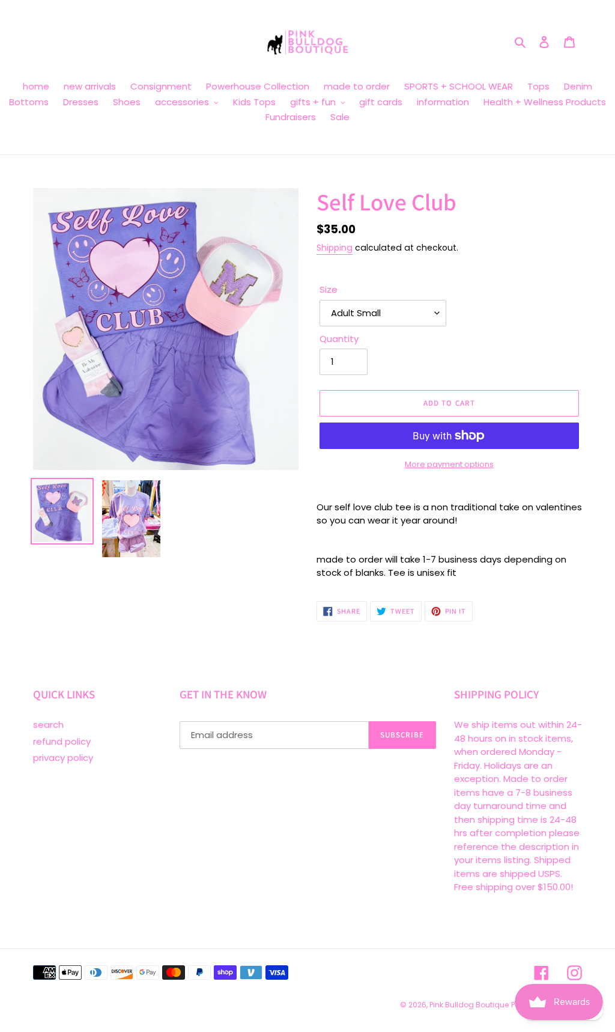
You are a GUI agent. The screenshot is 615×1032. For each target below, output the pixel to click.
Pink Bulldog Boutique (469, 1005)
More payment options (449, 464)
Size (329, 289)
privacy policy (63, 757)
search (48, 724)
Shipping (335, 248)
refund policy (62, 741)
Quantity (339, 338)
